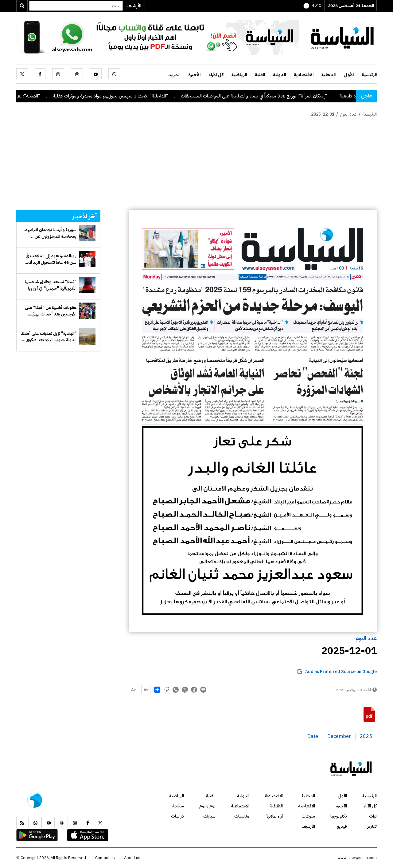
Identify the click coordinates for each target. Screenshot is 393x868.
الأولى (349, 74)
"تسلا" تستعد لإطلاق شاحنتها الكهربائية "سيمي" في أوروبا (50, 285)
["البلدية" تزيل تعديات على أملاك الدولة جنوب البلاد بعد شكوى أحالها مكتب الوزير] (87, 336)
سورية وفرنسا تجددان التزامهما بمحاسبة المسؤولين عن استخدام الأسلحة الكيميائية (50, 233)
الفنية (260, 74)
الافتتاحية (306, 806)
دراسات (177, 816)
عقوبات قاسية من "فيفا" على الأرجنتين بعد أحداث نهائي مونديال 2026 (50, 310)
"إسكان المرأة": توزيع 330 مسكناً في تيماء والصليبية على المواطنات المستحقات (283, 96)
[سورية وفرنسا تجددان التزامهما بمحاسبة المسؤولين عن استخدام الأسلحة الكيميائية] (87, 233)
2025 (366, 736)
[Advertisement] (196, 164)
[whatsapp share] (176, 690)
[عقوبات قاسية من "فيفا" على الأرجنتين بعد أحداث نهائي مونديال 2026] (87, 311)
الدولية (279, 74)
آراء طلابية (274, 816)
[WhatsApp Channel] (157, 37)
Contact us (105, 858)
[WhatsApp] (114, 73)
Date (312, 736)
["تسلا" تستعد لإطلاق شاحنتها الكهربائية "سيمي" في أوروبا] (87, 285)
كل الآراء (216, 74)
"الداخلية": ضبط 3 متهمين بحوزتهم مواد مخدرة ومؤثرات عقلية (140, 96)
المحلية (328, 74)
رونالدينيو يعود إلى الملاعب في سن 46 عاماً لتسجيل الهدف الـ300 (50, 259)
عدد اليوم (366, 638)
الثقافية (276, 806)
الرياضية (239, 74)
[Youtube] (96, 73)
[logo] (342, 37)
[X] (22, 73)
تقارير (372, 826)
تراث (373, 816)
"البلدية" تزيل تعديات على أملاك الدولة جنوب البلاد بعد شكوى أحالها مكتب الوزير (48, 336)
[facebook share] (194, 690)
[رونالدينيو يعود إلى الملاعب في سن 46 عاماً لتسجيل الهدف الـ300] (87, 259)
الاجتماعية (240, 806)
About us (132, 858)
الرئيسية (369, 74)
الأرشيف (133, 5)
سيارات (209, 816)
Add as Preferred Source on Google (341, 671)
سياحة (178, 806)
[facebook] (40, 73)
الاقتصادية (303, 74)
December (339, 736)
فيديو (342, 826)
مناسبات (241, 816)
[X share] (185, 690)
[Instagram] (58, 73)
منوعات (308, 816)
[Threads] (77, 73)
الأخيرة (194, 74)
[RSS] (22, 822)
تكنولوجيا (338, 816)
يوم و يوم (207, 806)
